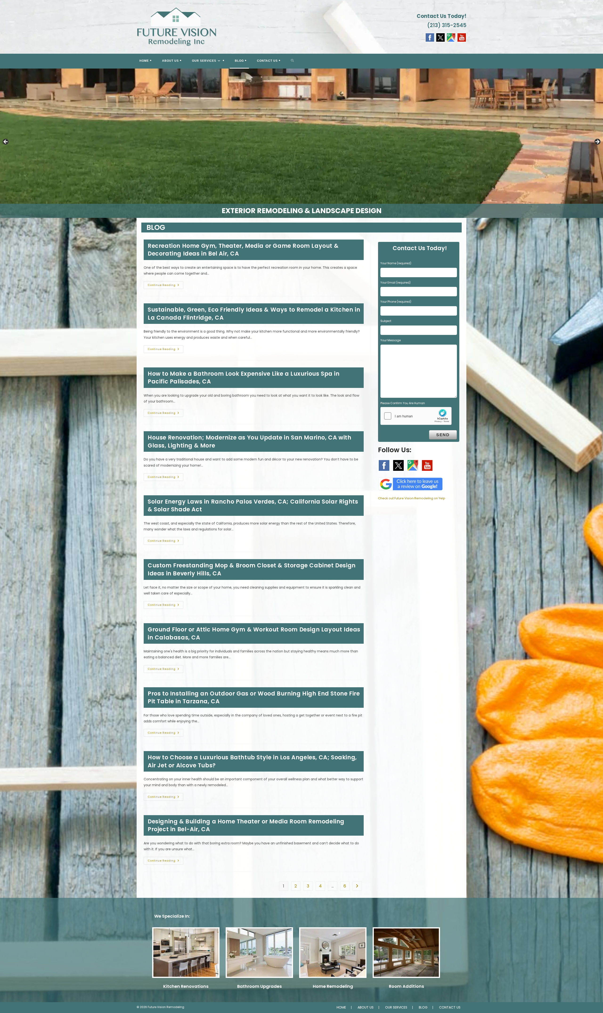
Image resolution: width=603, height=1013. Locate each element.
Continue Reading (165, 286)
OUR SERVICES (396, 1007)
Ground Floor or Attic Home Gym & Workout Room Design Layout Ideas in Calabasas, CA (254, 633)
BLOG (423, 1007)
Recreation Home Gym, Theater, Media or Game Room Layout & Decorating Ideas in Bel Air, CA (243, 250)
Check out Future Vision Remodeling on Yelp (411, 498)
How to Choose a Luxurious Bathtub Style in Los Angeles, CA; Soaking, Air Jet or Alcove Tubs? (252, 761)
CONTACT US (449, 1007)
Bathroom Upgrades (259, 986)
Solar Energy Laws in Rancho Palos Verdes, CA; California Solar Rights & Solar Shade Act (253, 505)
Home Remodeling (333, 986)
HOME (341, 1007)
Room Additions (406, 986)
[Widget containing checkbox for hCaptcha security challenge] (416, 416)
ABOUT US (366, 1007)
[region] (301, 143)
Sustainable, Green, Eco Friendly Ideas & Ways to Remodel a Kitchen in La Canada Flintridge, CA (254, 313)
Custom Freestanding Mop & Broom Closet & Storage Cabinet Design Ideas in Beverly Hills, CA (252, 569)
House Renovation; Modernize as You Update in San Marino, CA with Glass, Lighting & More (249, 441)
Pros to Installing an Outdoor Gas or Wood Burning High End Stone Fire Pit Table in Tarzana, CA (254, 697)
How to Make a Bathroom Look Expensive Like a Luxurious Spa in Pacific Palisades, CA (244, 378)
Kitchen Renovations (185, 986)
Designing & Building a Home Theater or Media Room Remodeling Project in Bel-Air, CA (246, 825)
